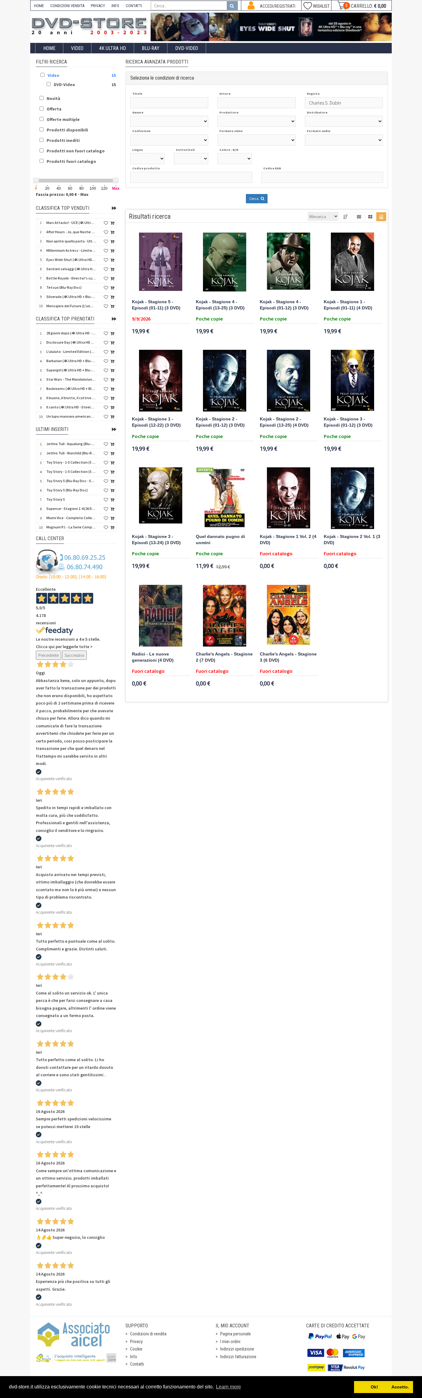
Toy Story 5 (55, 499)
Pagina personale (235, 1333)
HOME (39, 5)
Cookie (136, 1348)
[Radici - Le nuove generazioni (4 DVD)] (161, 616)
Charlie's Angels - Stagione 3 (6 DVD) (288, 657)
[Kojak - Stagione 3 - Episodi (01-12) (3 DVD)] (353, 381)
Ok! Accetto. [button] (383, 1386)
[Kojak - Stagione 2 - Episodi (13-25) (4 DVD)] (289, 381)
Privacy (136, 1341)
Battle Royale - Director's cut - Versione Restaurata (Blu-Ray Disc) (71, 278)
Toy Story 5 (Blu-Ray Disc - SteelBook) (71, 480)
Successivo (74, 655)
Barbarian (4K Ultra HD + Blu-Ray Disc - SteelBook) (71, 360)
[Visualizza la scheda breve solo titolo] (359, 216)
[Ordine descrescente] (345, 216)
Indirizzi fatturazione (238, 1356)
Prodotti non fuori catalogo (76, 151)
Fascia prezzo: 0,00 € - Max (62, 194)
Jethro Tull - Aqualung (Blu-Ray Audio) (71, 443)
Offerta (54, 109)
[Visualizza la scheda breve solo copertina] (381, 216)
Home (49, 48)
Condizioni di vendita (148, 1333)
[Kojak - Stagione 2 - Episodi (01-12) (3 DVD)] (225, 381)
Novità (53, 98)
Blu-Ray (150, 48)
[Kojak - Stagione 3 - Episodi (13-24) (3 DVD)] (161, 498)
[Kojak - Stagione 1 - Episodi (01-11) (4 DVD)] (353, 263)
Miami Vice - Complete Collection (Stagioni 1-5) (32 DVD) (71, 517)
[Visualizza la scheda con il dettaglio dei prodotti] (370, 216)
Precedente (48, 655)
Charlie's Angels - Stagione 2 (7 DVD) (224, 657)
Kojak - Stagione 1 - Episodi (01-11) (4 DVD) (348, 305)
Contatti (137, 1364)
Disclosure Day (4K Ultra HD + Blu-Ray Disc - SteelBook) (71, 342)
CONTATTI (134, 5)
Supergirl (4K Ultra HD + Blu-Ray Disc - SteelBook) (71, 370)
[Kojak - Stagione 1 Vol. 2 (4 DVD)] (289, 498)
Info (133, 1356)
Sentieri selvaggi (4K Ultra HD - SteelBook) (71, 269)
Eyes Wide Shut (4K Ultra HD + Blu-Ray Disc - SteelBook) (71, 259)
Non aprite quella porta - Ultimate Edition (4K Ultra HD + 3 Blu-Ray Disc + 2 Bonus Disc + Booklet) (71, 241)
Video (77, 48)
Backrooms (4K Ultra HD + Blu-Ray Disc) (71, 388)
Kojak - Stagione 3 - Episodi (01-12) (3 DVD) (348, 422)
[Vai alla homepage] (90, 25)
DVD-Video (186, 48)
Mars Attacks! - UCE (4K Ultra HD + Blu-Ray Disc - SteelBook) (71, 222)
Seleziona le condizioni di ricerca (162, 78)
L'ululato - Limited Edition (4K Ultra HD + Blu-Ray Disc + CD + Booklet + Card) (71, 351)
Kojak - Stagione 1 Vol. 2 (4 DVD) (288, 539)
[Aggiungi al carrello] (112, 223)
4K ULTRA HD (112, 48)
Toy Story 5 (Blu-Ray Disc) (67, 490)
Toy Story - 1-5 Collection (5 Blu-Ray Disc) (71, 462)
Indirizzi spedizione (237, 1348)
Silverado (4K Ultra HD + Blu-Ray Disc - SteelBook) (71, 296)
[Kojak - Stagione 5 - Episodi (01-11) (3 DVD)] (161, 263)
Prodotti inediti (63, 140)
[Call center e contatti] (71, 564)
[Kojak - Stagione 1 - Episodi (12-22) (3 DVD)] (161, 381)
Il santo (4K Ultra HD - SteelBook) (71, 407)
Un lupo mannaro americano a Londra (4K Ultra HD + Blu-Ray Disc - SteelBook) (71, 416)
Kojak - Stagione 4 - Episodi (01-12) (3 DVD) (284, 305)
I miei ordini (230, 1341)
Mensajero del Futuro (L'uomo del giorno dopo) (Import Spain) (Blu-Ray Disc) (71, 306)
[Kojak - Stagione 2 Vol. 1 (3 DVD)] (353, 498)
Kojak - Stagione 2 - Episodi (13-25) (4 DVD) (284, 422)
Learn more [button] (228, 1386)
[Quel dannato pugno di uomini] (225, 498)
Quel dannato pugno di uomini (220, 539)
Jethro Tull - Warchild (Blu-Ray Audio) (71, 453)
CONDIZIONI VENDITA (67, 5)
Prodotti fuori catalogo (71, 161)
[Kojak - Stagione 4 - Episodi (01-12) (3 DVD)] (289, 263)
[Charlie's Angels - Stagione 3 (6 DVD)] (289, 616)
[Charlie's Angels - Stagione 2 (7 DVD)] (225, 616)
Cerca (254, 198)
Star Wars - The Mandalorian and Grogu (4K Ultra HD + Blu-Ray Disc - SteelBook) (71, 379)
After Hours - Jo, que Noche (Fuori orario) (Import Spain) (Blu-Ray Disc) (71, 232)
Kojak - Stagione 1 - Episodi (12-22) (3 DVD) (156, 422)
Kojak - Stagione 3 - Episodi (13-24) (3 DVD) (156, 539)
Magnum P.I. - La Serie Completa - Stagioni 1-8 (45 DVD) (71, 527)
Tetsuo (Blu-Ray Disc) (64, 287)
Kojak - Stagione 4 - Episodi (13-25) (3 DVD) (220, 305)
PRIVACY (98, 5)
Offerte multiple (63, 119)
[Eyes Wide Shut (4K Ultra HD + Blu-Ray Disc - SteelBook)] (271, 27)
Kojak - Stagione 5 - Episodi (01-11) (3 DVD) (156, 305)
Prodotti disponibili (67, 130)
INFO (115, 5)
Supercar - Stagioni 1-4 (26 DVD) (71, 508)
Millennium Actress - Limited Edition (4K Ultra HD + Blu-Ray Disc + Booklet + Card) (71, 250)
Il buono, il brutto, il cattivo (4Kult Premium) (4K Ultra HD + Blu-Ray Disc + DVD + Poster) (71, 397)
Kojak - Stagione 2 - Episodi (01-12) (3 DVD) (220, 422)
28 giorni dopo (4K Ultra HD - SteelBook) (71, 333)
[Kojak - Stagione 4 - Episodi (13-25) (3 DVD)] (225, 263)
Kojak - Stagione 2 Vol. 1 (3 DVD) (352, 539)
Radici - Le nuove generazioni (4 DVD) (153, 657)
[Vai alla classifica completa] (114, 208)
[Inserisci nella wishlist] (106, 223)
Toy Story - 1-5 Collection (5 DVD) (71, 471)
